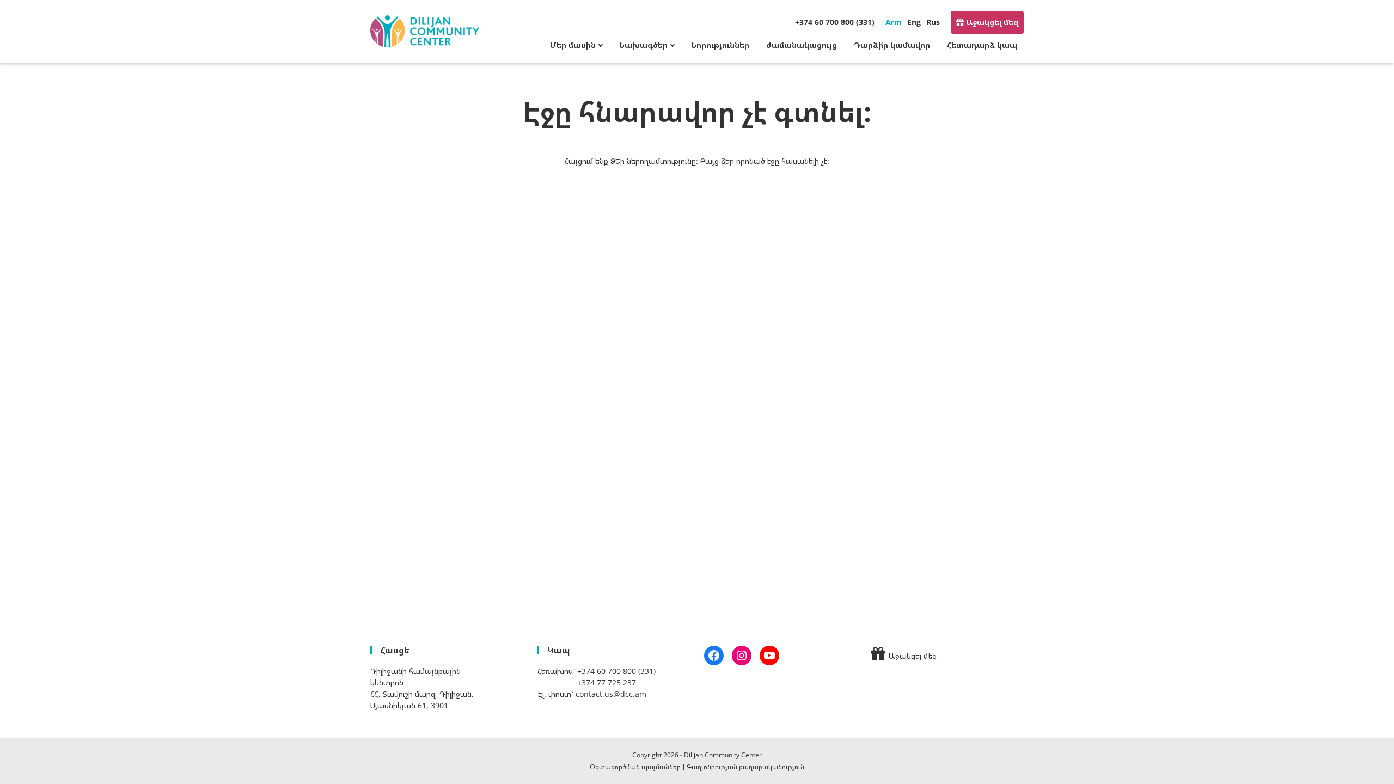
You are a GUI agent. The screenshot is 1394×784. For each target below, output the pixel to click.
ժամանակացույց (801, 45)
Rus (933, 22)
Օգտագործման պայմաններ (635, 766)
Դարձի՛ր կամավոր (892, 45)
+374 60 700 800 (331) (835, 22)
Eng (914, 22)
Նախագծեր (643, 45)
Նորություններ (720, 45)
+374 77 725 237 (606, 682)
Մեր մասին (573, 45)
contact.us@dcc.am (611, 694)
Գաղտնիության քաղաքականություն (745, 766)
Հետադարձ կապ (982, 45)
